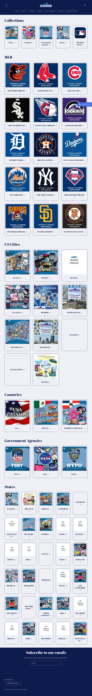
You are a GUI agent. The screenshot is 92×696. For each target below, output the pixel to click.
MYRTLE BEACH (73, 313)
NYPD (73, 474)
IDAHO (62, 534)
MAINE (62, 560)
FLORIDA (45, 534)
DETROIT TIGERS (16, 160)
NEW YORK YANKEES (45, 195)
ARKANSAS (28, 509)
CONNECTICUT (11, 535)
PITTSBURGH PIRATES (16, 232)
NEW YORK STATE (29, 607)
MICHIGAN (11, 586)
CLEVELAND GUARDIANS (45, 125)
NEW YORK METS (16, 195)
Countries (28, 43)
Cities (10, 43)
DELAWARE (28, 534)
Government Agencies (46, 44)
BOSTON (45, 278)
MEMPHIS (45, 313)
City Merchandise (13, 689)
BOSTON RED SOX (45, 91)
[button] (6, 5)
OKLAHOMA (80, 613)
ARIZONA (45, 509)
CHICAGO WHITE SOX (16, 125)
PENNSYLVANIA (80, 640)
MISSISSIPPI (29, 586)
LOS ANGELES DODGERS (73, 160)
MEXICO (45, 428)
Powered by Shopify (22, 689)
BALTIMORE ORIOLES (16, 91)
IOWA (28, 560)
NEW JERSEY (12, 613)
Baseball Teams (80, 44)
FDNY (16, 474)
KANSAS (45, 554)
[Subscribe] (60, 663)
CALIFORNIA (63, 509)
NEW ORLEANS (16, 347)
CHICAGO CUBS (73, 91)
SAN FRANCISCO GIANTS (73, 232)
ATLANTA (16, 278)
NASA (45, 474)
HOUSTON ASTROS (44, 160)
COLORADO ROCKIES (73, 125)
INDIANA (10, 560)
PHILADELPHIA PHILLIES (74, 195)
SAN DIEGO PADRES (45, 232)
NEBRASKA (46, 580)
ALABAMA (11, 509)
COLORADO (80, 502)
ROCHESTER (45, 347)
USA (16, 428)
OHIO (62, 613)
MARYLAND (80, 560)
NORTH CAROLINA (45, 614)
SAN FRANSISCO (16, 369)
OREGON (10, 639)
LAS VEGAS (16, 313)
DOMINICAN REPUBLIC (73, 428)
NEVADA (62, 586)
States (62, 43)
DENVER (73, 278)
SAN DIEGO (73, 335)
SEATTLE (45, 382)
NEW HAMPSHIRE (80, 587)
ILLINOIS (79, 534)
